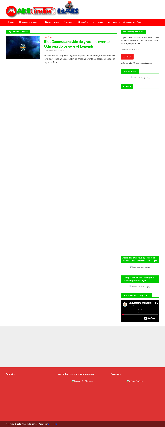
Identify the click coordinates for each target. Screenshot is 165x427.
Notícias (48, 38)
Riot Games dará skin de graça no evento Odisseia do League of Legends (77, 43)
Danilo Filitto (53, 424)
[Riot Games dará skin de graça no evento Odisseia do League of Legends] (23, 47)
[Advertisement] (112, 9)
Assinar (127, 57)
